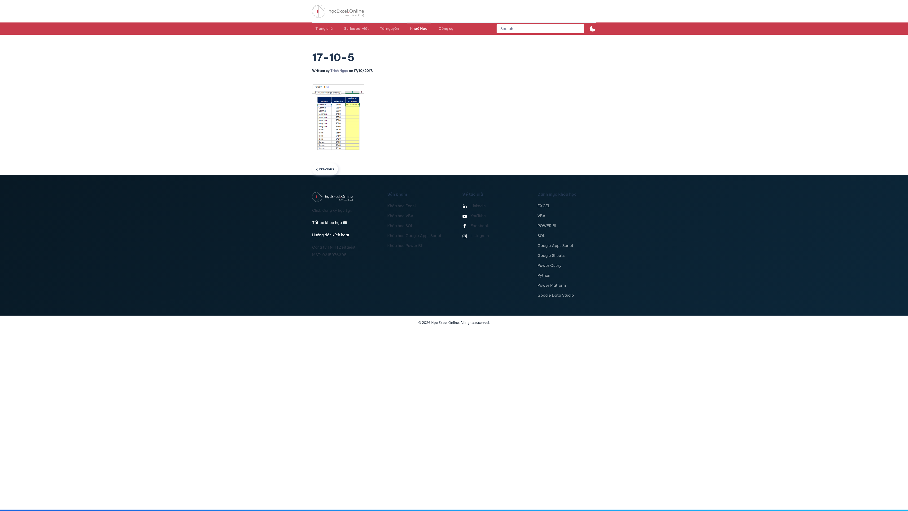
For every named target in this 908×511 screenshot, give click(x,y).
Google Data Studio (555, 295)
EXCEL (543, 205)
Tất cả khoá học (330, 222)
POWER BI (546, 225)
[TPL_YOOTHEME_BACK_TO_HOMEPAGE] (342, 11)
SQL (541, 235)
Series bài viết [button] (356, 28)
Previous (326, 169)
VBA (541, 215)
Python (543, 275)
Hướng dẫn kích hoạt (330, 235)
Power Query (549, 265)
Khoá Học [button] (418, 28)
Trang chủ (324, 28)
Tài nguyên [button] (389, 28)
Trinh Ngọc (339, 71)
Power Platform (551, 285)
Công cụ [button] (446, 28)
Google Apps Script (555, 245)
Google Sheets (551, 255)
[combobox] (540, 28)
